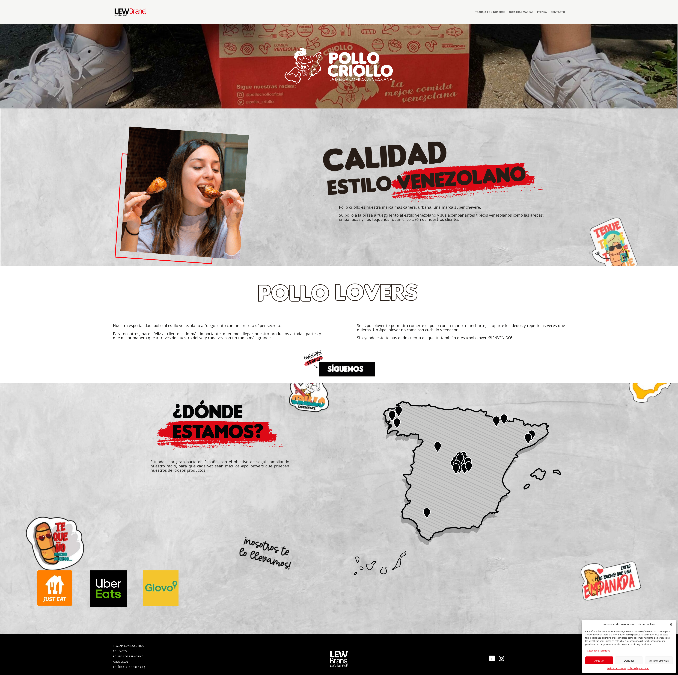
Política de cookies (616, 668)
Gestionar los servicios (598, 650)
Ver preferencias (659, 660)
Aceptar (599, 660)
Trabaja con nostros (490, 12)
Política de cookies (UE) (129, 666)
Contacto (558, 12)
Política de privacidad (638, 668)
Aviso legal (120, 661)
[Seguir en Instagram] (501, 658)
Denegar (629, 660)
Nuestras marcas (521, 12)
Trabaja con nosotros (128, 645)
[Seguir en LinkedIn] (492, 658)
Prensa (542, 12)
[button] (671, 624)
